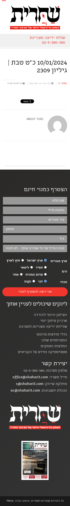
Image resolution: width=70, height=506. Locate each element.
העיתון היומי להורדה (50, 315)
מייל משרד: (39, 378)
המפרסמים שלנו (54, 341)
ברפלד (9, 501)
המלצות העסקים (54, 346)
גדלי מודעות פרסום (52, 335)
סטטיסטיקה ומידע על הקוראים (42, 352)
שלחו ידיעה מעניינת (47, 38)
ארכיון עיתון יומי (53, 321)
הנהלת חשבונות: (38, 391)
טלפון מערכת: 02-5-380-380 (45, 371)
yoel (62, 84)
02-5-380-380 (53, 42)
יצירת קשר (54, 364)
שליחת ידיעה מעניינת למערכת (43, 327)
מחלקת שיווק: (41, 384)
